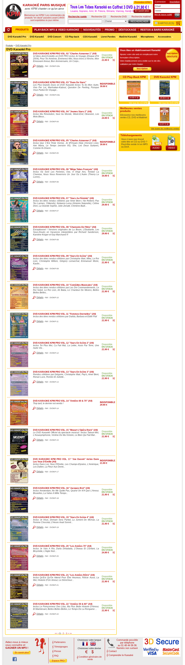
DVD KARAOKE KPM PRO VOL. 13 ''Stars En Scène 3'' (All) (63, 372)
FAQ (56, 655)
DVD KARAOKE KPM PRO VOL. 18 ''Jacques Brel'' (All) (61, 488)
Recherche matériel (141, 16)
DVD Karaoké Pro (23, 45)
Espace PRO (58, 660)
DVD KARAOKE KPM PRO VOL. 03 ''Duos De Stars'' (59, 82)
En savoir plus (22, 652)
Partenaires (60, 642)
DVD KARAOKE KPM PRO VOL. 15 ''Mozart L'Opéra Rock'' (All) (65, 430)
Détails (39, 66)
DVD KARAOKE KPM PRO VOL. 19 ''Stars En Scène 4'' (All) (63, 517)
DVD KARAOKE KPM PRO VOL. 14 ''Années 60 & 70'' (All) (62, 401)
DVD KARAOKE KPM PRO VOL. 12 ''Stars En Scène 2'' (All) (63, 343)
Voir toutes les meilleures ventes (165, 128)
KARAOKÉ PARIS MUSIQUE (13, 12)
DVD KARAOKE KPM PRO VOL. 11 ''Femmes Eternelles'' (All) (64, 314)
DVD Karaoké (37, 36)
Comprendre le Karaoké (121, 655)
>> (71, 633)
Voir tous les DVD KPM (168, 103)
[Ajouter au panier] (137, 97)
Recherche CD (98, 16)
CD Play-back (72, 36)
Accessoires (164, 36)
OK (177, 15)
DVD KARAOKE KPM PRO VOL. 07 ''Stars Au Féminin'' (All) (63, 198)
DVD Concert (54, 36)
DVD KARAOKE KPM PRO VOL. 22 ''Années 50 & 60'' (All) (62, 604)
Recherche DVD (119, 16)
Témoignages (61, 646)
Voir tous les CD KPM (138, 103)
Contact (113, 651)
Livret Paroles (108, 36)
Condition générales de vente (90, 658)
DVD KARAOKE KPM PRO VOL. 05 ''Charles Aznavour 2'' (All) (64, 140)
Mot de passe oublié (163, 14)
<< (56, 633)
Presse (57, 651)
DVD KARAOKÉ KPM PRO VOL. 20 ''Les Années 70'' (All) (62, 546)
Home (9, 30)
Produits (9, 45)
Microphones (147, 36)
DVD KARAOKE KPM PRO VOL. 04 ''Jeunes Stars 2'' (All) (62, 111)
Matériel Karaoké (128, 36)
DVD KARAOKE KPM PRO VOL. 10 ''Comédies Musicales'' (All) (65, 285)
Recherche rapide (77, 16)
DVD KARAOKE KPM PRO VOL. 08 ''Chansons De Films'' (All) (64, 227)
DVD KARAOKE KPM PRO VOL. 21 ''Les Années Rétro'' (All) (64, 575)
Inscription (142, 68)
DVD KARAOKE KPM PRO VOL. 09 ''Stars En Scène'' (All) (62, 256)
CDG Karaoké (90, 36)
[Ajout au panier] (114, 60)
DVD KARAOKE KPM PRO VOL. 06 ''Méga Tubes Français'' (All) (65, 169)
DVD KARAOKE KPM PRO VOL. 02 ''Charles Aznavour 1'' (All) (64, 53)
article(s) (166, 23)
